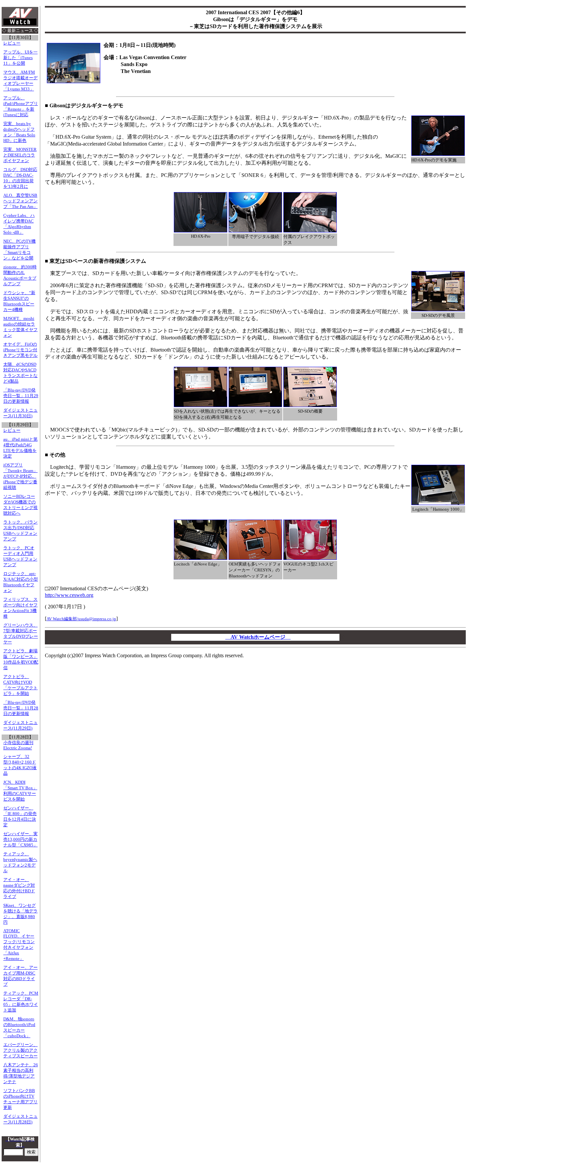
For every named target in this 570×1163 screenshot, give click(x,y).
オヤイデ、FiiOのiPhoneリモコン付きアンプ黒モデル (20, 350)
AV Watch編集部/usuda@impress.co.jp (81, 618)
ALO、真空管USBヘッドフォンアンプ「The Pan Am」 (20, 201)
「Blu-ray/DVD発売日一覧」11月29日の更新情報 (20, 396)
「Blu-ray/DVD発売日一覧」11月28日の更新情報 (20, 708)
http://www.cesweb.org (69, 595)
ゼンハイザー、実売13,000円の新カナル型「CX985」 (20, 839)
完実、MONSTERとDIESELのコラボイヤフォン (20, 155)
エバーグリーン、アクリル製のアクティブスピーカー (20, 1050)
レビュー (11, 43)
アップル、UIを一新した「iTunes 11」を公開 (20, 58)
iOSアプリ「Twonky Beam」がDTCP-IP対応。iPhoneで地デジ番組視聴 (20, 476)
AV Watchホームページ (258, 637)
